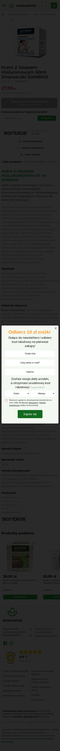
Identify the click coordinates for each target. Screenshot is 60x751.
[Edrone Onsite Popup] (30, 375)
